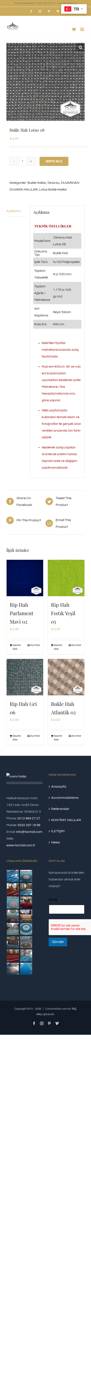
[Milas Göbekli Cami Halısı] (26, 876)
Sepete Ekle (54, 161)
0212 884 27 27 (28, 818)
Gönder (58, 942)
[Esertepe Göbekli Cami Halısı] (26, 942)
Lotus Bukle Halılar (53, 189)
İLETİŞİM (58, 831)
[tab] (16, 211)
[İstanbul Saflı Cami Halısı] (12, 876)
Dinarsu (53, 182)
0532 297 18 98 (29, 825)
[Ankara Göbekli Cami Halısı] (12, 942)
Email (54, 899)
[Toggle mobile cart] (74, 29)
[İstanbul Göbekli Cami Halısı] (26, 889)
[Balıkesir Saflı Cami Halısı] (12, 929)
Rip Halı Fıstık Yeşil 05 (63, 613)
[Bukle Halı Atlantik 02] (66, 677)
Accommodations (65, 797)
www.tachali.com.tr (20, 845)
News (55, 842)
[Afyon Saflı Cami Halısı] (26, 968)
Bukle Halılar (37, 182)
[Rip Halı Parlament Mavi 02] (25, 578)
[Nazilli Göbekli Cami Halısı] (12, 968)
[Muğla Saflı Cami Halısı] (26, 955)
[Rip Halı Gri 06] (25, 677)
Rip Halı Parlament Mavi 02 (21, 613)
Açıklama (13, 211)
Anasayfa (58, 786)
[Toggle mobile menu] (82, 29)
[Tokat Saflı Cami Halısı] (12, 889)
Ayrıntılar (35, 645)
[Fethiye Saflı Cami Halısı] (26, 915)
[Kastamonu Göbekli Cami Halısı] (26, 929)
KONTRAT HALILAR (66, 820)
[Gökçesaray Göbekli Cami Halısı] (12, 902)
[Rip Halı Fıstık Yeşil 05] (66, 578)
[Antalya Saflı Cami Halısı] (12, 955)
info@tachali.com (67, 3)
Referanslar (60, 809)
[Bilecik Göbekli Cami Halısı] (12, 915)
